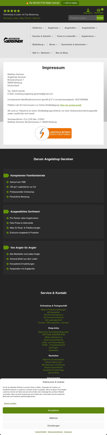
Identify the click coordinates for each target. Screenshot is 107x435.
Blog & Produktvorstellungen (53, 309)
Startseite (7, 18)
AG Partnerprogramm (53, 314)
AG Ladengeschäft (53, 320)
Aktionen (36, 18)
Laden (16, 18)
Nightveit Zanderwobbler (53, 359)
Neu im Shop (62, 52)
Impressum (68, 432)
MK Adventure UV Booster (53, 364)
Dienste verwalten (10, 403)
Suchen (100, 17)
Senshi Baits (53, 372)
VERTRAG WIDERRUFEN (53, 334)
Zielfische (37, 27)
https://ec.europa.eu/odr (70, 104)
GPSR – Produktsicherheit (53, 345)
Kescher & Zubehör (41, 36)
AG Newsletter (53, 312)
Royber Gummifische (53, 367)
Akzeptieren (53, 410)
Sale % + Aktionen (41, 52)
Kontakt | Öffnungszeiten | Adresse (53, 322)
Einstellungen (54, 425)
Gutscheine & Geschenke (73, 44)
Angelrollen (70, 27)
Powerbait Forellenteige (53, 370)
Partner (28, 18)
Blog (22, 18)
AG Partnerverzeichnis (53, 317)
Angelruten (53, 27)
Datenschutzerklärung (55, 432)
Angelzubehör (89, 27)
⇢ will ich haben (70, 3)
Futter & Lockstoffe (66, 36)
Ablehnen (53, 417)
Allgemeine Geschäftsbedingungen (53, 332)
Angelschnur (88, 36)
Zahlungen (53, 347)
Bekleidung (38, 44)
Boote (52, 44)
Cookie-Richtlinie (40, 432)
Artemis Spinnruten (53, 362)
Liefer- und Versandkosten (53, 342)
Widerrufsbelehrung (53, 337)
